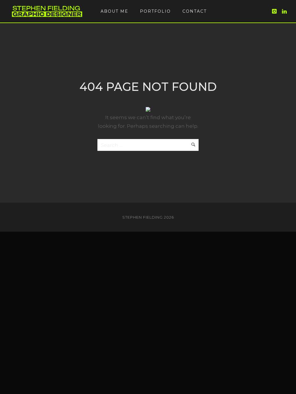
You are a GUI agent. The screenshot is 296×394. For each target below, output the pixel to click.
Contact (194, 11)
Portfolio (155, 11)
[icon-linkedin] (284, 11)
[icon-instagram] (276, 11)
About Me (114, 11)
